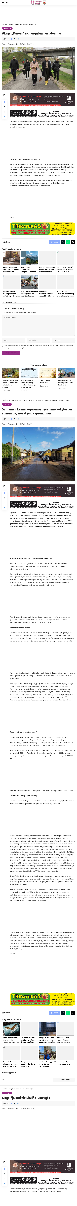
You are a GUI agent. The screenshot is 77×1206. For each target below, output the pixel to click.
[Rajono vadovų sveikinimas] (48, 373)
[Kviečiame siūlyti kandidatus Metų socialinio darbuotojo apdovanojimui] (29, 373)
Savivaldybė (7, 28)
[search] (73, 2)
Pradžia (4, 24)
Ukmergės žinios (13, 44)
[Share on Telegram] (17, 39)
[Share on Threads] (73, 242)
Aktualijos (7, 1093)
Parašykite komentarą (65, 1079)
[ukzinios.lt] (38, 2)
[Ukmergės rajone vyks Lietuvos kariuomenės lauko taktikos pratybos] (10, 373)
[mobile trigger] (3, 2)
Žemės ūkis (7, 404)
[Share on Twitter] (14, 39)
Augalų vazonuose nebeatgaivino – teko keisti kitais (65, 382)
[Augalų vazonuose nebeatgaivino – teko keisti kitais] (66, 373)
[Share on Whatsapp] (4, 111)
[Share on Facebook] (11, 39)
